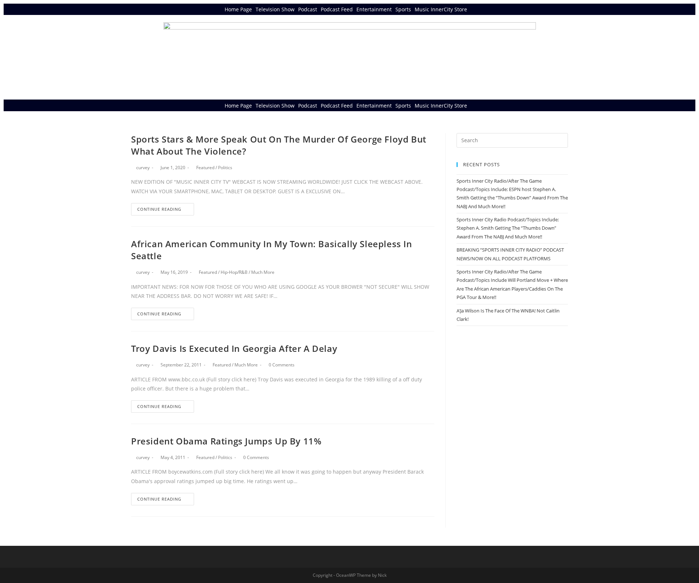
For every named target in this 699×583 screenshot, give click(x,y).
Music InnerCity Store (441, 9)
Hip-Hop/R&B (234, 272)
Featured (205, 167)
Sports (403, 9)
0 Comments (282, 365)
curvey (143, 167)
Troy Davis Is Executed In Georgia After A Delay (234, 348)
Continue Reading (159, 209)
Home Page (238, 9)
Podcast (307, 9)
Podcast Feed (337, 9)
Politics (225, 167)
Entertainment (374, 9)
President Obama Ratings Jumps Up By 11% (226, 441)
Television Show (275, 9)
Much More (263, 272)
